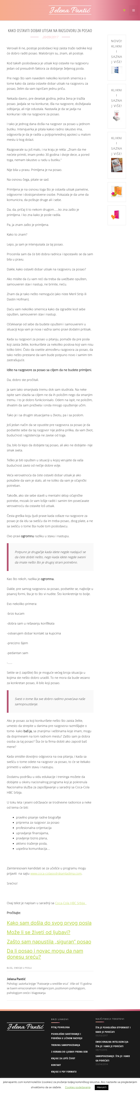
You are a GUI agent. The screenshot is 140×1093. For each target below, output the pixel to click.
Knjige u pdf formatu (64, 1071)
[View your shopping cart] (124, 10)
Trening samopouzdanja (65, 1045)
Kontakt (56, 1065)
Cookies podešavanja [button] (77, 1087)
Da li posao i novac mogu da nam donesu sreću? (45, 954)
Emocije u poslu (23, 967)
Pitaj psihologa (60, 1027)
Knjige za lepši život (63, 1058)
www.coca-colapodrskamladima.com (56, 873)
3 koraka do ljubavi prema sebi (69, 1051)
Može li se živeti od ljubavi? (38, 932)
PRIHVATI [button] (101, 1087)
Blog (9, 967)
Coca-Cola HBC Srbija (71, 903)
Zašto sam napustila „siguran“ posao (49, 942)
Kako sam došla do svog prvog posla (49, 923)
